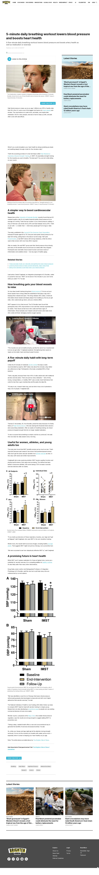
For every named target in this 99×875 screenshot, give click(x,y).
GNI (89, 2)
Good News (21, 2)
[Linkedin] (17, 859)
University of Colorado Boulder (28, 217)
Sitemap (55, 856)
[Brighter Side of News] (6, 2)
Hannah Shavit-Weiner (69, 88)
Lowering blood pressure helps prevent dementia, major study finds (29, 265)
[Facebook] (9, 859)
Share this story (47, 103)
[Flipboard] (22, 859)
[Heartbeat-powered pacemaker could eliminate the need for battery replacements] (49, 801)
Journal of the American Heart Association (36, 232)
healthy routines (47, 562)
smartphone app (33, 709)
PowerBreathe (12, 239)
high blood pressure (20, 426)
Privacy (68, 851)
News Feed (56, 853)
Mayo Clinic (31, 716)
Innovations (38, 2)
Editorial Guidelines (58, 858)
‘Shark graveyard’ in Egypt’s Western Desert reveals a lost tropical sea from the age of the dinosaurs (76, 84)
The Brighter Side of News (41, 740)
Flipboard (83, 855)
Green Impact (63, 2)
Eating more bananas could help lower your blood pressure (26, 267)
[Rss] (26, 859)
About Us (55, 851)
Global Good (48, 2)
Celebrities (82, 2)
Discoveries (29, 2)
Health (55, 2)
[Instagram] (13, 859)
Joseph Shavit (67, 100)
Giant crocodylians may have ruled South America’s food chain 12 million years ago (77, 108)
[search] (96, 2)
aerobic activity (32, 365)
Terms (68, 853)
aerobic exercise (41, 453)
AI (75, 2)
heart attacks (47, 110)
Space (70, 2)
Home (14, 2)
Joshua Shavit (67, 112)
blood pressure (36, 291)
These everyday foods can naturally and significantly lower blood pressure (31, 264)
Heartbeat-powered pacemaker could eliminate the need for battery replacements (76, 96)
